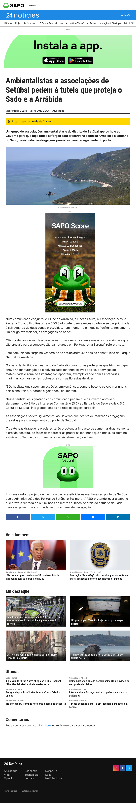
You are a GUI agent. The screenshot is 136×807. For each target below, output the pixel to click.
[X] (129, 768)
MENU (32, 5)
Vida (8, 678)
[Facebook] (123, 768)
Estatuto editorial (30, 791)
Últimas (13, 671)
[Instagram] (116, 768)
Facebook (45, 725)
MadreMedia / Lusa (16, 110)
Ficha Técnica (10, 791)
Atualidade (58, 110)
